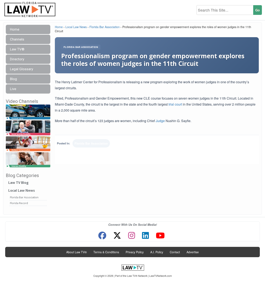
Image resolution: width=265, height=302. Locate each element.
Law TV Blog (18, 182)
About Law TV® (76, 252)
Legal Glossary (21, 69)
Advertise (193, 252)
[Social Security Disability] (28, 128)
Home (14, 29)
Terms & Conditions (106, 252)
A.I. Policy (156, 252)
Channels (17, 39)
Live (13, 89)
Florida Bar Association (24, 197)
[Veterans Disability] (28, 160)
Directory (17, 59)
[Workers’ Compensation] (28, 144)
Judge (160, 120)
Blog (13, 79)
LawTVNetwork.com (160, 275)
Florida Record (19, 203)
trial (171, 104)
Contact (175, 252)
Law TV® (17, 49)
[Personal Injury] (28, 112)
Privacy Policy (135, 252)
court (178, 104)
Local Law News (21, 190)
